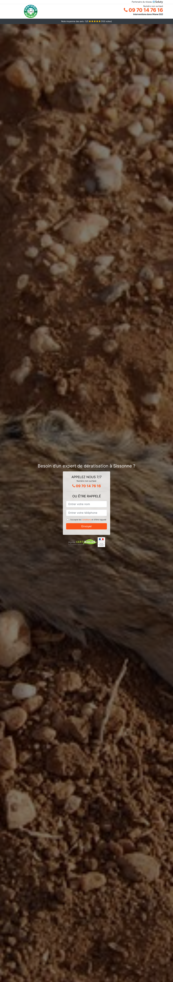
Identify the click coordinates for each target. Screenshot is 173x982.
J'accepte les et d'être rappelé (88, 519)
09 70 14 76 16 (145, 10)
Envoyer (86, 526)
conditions (86, 519)
